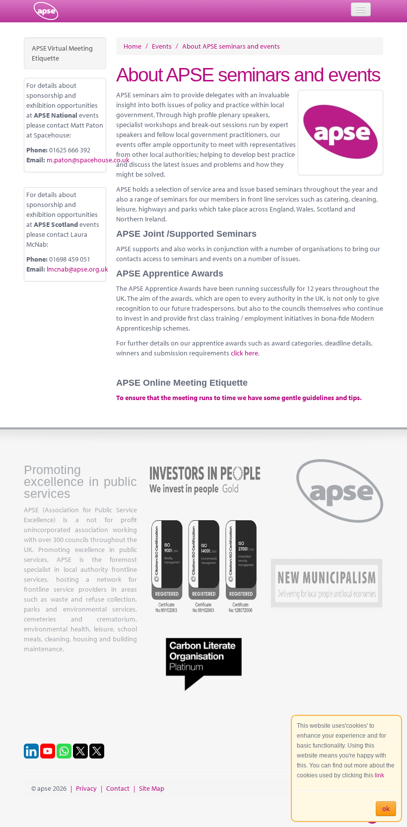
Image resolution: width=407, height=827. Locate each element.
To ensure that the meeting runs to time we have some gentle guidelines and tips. (239, 397)
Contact (118, 788)
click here (244, 352)
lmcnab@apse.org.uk (77, 269)
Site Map (151, 788)
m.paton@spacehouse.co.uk (88, 159)
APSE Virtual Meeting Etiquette (62, 53)
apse (46, 11)
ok (386, 809)
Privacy (86, 788)
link (379, 775)
